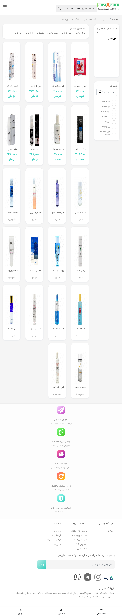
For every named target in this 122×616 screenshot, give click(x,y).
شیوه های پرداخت (79, 535)
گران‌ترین (18, 33)
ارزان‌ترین (29, 33)
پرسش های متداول (78, 531)
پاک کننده (76, 19)
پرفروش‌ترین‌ (66, 33)
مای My (107, 121)
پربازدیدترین (80, 33)
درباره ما (57, 531)
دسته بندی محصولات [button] (106, 29)
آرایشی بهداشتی (90, 19)
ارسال (41, 564)
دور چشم (65, 19)
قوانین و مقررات (54, 540)
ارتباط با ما (56, 535)
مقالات (110, 531)
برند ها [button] (113, 86)
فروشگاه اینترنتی (105, 523)
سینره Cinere (105, 106)
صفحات (57, 523)
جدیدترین (40, 33)
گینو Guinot (106, 116)
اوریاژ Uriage (105, 126)
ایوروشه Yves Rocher (105, 133)
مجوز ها (57, 544)
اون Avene (106, 101)
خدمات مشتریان (79, 523)
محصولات (104, 19)
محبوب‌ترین (53, 33)
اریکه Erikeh (105, 111)
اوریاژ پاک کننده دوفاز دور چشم (51, 329)
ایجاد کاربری (81, 548)
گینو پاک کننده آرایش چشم (75, 329)
